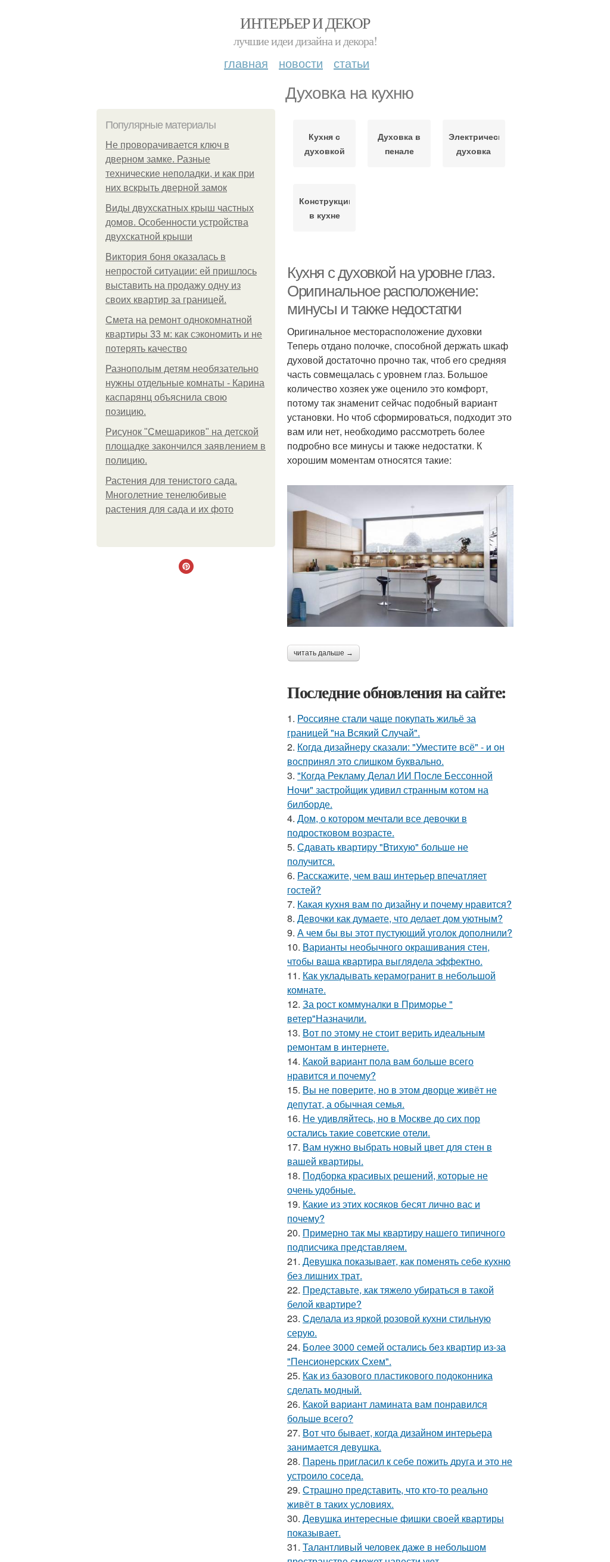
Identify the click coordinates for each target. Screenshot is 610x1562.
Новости (301, 62)
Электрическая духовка (474, 143)
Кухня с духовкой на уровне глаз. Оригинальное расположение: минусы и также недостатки (390, 291)
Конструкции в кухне (324, 208)
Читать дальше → (323, 653)
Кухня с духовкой (324, 143)
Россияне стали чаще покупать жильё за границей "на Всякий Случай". (381, 725)
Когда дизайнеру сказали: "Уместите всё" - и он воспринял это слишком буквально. (396, 754)
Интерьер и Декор (304, 23)
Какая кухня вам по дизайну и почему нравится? (404, 904)
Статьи (351, 62)
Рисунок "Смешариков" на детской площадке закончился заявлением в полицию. (185, 446)
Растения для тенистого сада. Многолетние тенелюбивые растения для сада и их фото (171, 495)
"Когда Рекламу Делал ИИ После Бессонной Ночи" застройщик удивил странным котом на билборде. (390, 789)
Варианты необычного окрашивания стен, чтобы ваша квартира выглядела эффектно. (388, 954)
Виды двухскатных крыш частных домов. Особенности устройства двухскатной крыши (179, 222)
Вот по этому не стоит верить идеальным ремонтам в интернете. (386, 1040)
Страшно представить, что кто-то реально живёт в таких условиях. (387, 1497)
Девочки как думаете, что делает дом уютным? (400, 918)
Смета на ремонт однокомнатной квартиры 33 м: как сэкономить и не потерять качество (183, 334)
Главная (246, 62)
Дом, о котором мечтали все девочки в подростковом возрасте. (377, 825)
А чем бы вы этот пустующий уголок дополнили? (404, 932)
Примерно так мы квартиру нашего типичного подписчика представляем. (396, 1240)
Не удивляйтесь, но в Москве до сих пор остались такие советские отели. (383, 1125)
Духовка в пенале (399, 143)
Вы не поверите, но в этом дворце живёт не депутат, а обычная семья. (392, 1097)
